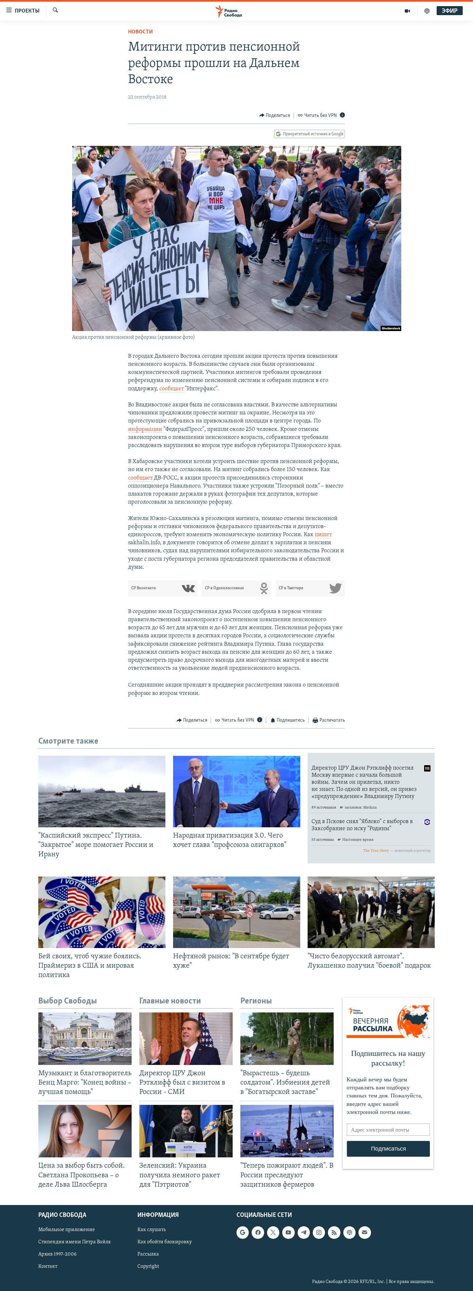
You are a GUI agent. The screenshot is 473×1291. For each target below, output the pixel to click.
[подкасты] (427, 11)
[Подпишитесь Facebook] (258, 1232)
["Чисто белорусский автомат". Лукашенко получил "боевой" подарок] (371, 912)
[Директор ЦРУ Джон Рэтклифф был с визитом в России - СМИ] (186, 1038)
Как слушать (151, 1229)
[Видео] (407, 11)
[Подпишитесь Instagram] (319, 1232)
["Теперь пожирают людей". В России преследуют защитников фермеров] (287, 1131)
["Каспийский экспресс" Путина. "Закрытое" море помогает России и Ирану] (101, 791)
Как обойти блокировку (164, 1242)
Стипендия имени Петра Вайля (74, 1242)
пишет (323, 535)
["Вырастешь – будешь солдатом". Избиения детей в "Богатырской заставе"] (287, 1038)
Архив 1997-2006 (57, 1254)
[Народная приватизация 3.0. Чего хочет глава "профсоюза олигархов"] (236, 791)
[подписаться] (364, 1232)
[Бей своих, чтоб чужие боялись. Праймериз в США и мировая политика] (101, 912)
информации (145, 429)
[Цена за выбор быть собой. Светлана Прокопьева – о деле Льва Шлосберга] (85, 1131)
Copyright (148, 1266)
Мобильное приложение (66, 1229)
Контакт (47, 1266)
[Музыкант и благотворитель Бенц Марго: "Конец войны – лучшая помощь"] (85, 1038)
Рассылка (148, 1254)
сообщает (172, 389)
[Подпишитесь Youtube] (288, 1232)
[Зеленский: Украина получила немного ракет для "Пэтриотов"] (186, 1131)
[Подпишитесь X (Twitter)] (273, 1232)
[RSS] (334, 1232)
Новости (140, 32)
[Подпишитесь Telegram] (304, 1232)
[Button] (274, 115)
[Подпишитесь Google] (242, 1232)
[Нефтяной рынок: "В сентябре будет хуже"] (236, 912)
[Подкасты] (349, 1232)
